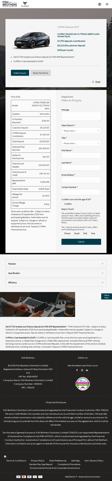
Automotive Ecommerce (89, 477)
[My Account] (99, 4)
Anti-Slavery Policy (94, 460)
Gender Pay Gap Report (41, 464)
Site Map (75, 460)
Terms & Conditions (16, 460)
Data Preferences (58, 460)
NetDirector (70, 477)
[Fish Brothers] (10, 4)
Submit (81, 242)
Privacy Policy (38, 460)
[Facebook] (77, 370)
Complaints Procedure (69, 464)
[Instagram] (82, 370)
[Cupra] (25, 4)
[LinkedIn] (87, 370)
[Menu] (107, 4)
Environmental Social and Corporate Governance (55, 468)
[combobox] (81, 130)
